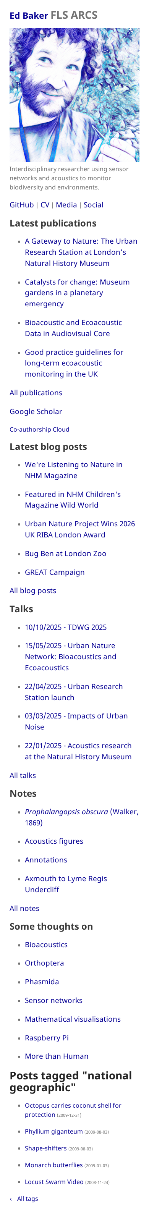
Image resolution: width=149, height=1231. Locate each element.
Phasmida (42, 981)
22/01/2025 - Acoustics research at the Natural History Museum (78, 751)
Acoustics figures (54, 841)
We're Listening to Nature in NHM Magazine (74, 469)
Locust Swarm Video (54, 1182)
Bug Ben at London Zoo (66, 553)
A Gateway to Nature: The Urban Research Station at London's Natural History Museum (81, 252)
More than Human (57, 1056)
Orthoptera (44, 963)
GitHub (22, 204)
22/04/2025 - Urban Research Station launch (74, 691)
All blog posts (33, 590)
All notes (24, 908)
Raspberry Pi (47, 1037)
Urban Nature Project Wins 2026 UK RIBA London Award (80, 529)
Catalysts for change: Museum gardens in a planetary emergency (77, 293)
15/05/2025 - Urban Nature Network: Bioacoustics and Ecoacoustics (71, 656)
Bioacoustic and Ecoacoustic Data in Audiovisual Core (73, 327)
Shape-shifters (46, 1148)
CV (44, 204)
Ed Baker (53, 15)
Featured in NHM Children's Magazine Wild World (73, 499)
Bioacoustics (46, 944)
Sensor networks (54, 1000)
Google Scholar (36, 411)
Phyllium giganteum (54, 1131)
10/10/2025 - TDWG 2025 (66, 627)
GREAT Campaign (55, 572)
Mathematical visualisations (73, 1019)
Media (66, 204)
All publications (36, 392)
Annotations (46, 859)
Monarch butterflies (54, 1165)
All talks (23, 775)
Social (94, 204)
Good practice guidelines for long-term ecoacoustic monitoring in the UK (74, 363)
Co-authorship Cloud (40, 429)
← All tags (24, 1198)
